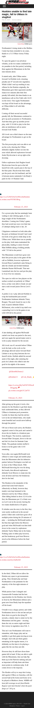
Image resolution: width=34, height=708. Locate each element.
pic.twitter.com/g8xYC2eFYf (19, 391)
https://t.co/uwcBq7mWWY (18, 385)
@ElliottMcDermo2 (16, 372)
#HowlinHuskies (24, 197)
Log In (23, 706)
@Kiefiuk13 (13, 377)
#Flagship (13, 388)
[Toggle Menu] (4, 6)
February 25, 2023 (21, 207)
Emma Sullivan (17, 20)
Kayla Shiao (21, 44)
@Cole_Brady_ (27, 377)
